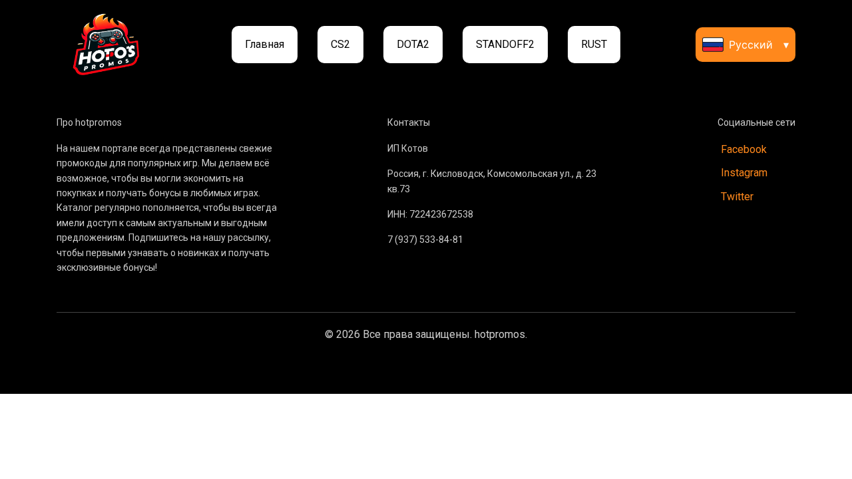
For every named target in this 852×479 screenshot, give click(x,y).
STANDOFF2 (505, 44)
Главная (264, 44)
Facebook (744, 149)
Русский (759, 44)
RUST (594, 44)
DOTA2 (413, 44)
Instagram (744, 172)
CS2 (340, 44)
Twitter (737, 196)
